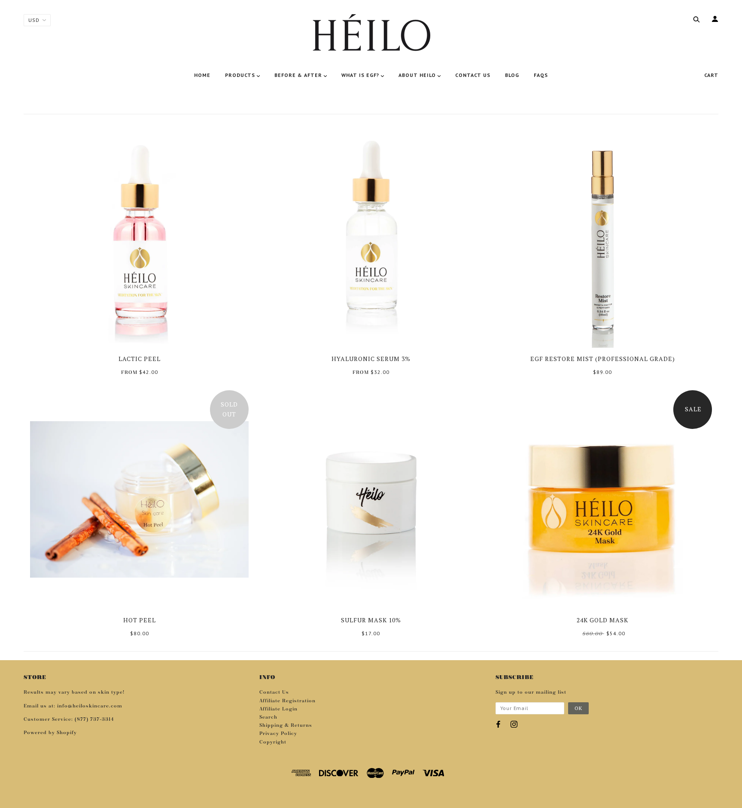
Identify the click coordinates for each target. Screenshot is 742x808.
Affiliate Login (278, 709)
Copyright (272, 742)
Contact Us (274, 692)
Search (268, 717)
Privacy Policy (278, 733)
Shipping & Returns (285, 725)
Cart (711, 75)
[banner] (371, 34)
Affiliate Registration (287, 701)
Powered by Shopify (50, 732)
